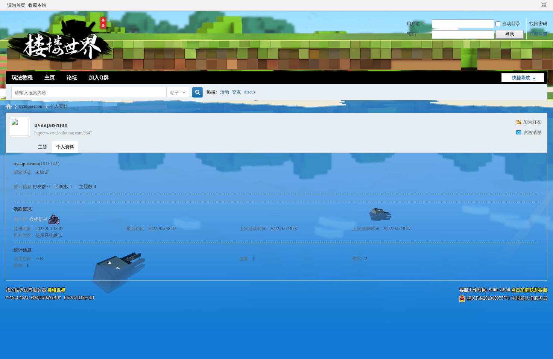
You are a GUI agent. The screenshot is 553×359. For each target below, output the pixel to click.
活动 (224, 92)
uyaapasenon (30, 106)
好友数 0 (41, 186)
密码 (411, 34)
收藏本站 (37, 5)
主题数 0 (87, 186)
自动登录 (511, 23)
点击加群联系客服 (529, 290)
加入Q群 (99, 77)
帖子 (174, 92)
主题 (42, 146)
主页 (49, 77)
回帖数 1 (63, 186)
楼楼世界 (9, 106)
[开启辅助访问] (537, 5)
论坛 (72, 77)
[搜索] (196, 92)
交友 (236, 92)
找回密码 (538, 23)
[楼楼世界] (60, 66)
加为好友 (532, 122)
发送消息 (532, 132)
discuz (249, 92)
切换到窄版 (543, 5)
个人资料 (65, 146)
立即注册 (538, 34)
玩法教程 (22, 77)
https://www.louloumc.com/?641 (63, 133)
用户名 (413, 23)
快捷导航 (521, 77)
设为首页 (16, 5)
